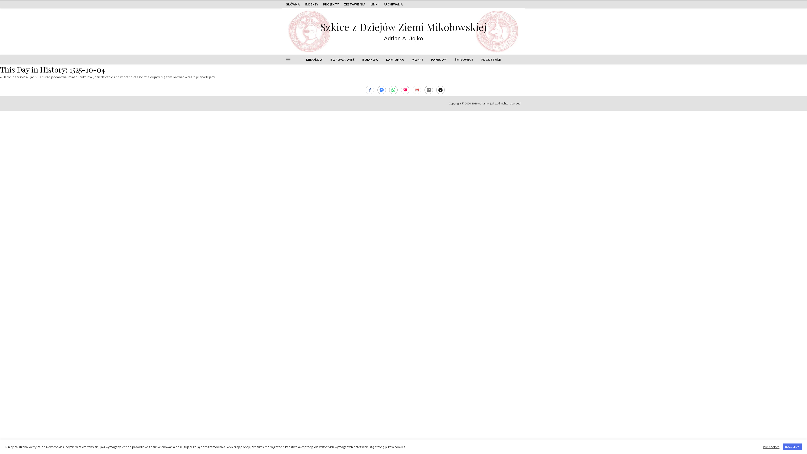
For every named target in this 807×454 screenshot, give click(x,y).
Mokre (417, 59)
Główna (293, 4)
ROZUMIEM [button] (792, 447)
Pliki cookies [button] (771, 447)
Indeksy (311, 4)
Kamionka (395, 59)
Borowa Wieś (342, 59)
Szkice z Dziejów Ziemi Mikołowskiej (403, 27)
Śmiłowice (464, 59)
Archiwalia (393, 4)
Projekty (331, 4)
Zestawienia (354, 4)
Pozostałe (491, 59)
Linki (375, 4)
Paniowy (439, 59)
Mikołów (314, 59)
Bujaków (370, 59)
